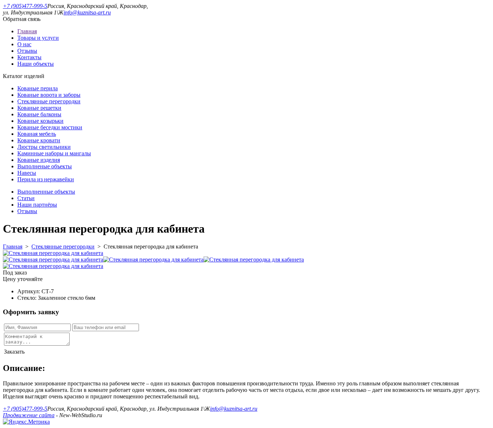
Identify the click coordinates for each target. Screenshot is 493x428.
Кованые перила (37, 88)
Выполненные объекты (46, 192)
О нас (24, 44)
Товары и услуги (38, 38)
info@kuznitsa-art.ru (87, 12)
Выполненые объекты (44, 166)
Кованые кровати (38, 140)
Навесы (26, 173)
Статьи (26, 198)
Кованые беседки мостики (49, 127)
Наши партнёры (37, 205)
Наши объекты (35, 64)
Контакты (29, 57)
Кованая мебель (36, 134)
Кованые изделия (38, 160)
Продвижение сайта (28, 415)
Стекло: (27, 298)
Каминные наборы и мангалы (54, 153)
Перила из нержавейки (45, 179)
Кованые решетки (39, 108)
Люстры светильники (44, 147)
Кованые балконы (39, 114)
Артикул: (29, 291)
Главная (27, 31)
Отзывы (27, 51)
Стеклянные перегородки (48, 101)
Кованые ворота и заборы (48, 95)
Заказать (14, 352)
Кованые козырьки (40, 121)
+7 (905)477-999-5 (25, 6)
